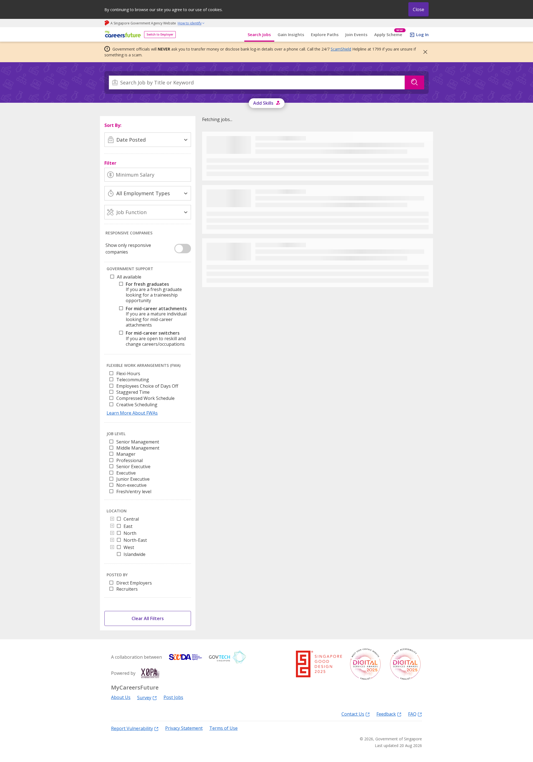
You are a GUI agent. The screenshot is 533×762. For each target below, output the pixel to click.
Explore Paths (325, 34)
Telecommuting (132, 379)
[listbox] (147, 391)
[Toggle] (112, 519)
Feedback (386, 713)
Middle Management (137, 447)
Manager (125, 454)
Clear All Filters (148, 618)
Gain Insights (291, 34)
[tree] (149, 312)
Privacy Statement (184, 728)
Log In (422, 34)
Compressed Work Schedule (145, 398)
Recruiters (127, 588)
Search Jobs (259, 34)
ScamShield (341, 49)
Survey (144, 697)
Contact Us (352, 713)
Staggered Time (133, 392)
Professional (129, 460)
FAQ (412, 713)
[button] (424, 52)
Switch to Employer (160, 34)
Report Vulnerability (132, 728)
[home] (122, 34)
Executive (126, 472)
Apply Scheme (388, 34)
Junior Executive (133, 479)
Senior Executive (133, 466)
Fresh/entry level (133, 491)
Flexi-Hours (128, 373)
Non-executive (131, 485)
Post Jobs (173, 697)
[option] (111, 373)
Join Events (356, 34)
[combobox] (257, 82)
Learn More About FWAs (132, 413)
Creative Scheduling (136, 404)
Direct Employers (134, 582)
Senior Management (137, 441)
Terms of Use (223, 728)
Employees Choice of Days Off (147, 385)
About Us (120, 697)
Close (418, 9)
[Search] (414, 82)
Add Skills (263, 103)
